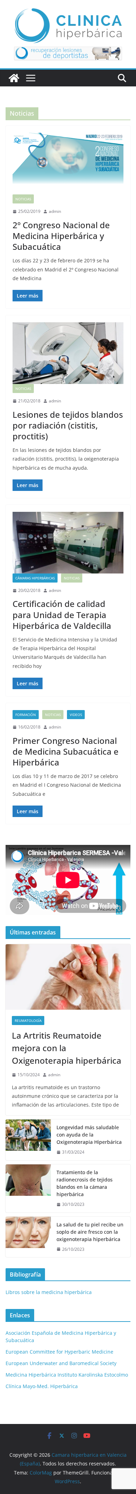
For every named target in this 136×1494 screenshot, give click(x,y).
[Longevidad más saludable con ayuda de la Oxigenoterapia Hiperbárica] (28, 1139)
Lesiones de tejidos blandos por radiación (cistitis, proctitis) (68, 425)
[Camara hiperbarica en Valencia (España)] (14, 78)
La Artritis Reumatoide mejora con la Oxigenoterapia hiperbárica (66, 1048)
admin (55, 211)
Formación (25, 714)
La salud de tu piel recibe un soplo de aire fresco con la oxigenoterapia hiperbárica (89, 1231)
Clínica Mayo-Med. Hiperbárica (42, 1386)
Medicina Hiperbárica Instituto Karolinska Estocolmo (67, 1374)
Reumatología (28, 1020)
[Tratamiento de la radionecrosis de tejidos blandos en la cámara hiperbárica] (28, 1188)
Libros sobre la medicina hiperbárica (49, 1292)
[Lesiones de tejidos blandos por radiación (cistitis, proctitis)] (68, 353)
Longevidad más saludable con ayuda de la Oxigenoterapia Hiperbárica (89, 1134)
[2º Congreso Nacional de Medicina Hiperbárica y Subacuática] (68, 163)
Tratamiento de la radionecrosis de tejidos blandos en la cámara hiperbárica (84, 1183)
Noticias (23, 199)
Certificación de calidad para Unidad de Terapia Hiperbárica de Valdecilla (62, 614)
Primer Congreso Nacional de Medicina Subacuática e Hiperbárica (66, 751)
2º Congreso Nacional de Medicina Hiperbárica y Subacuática (61, 235)
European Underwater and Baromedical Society (61, 1363)
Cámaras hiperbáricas (35, 578)
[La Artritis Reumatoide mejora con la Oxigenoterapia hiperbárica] (68, 977)
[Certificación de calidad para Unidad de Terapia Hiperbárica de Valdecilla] (68, 542)
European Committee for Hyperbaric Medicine (59, 1351)
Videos (76, 714)
